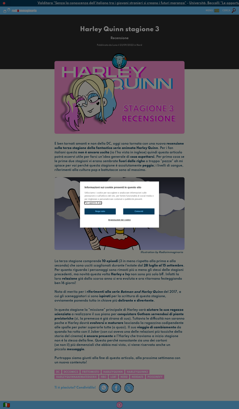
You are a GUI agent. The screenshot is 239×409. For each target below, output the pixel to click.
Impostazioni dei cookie (119, 220)
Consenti (139, 211)
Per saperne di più (93, 203)
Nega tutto (100, 211)
